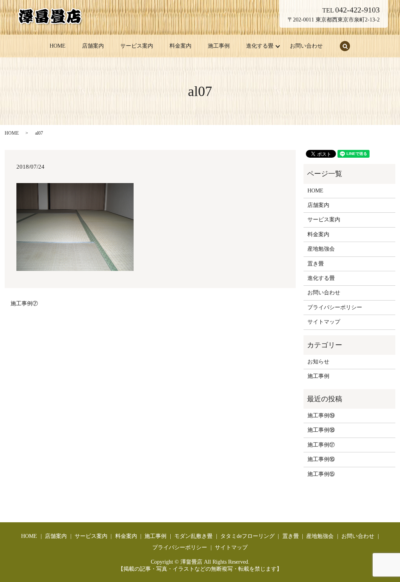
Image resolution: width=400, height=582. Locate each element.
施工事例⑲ (321, 415)
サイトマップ (323, 322)
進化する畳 (259, 46)
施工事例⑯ (321, 459)
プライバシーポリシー (334, 307)
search (345, 46)
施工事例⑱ (321, 430)
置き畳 (315, 264)
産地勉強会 (321, 249)
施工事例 (219, 46)
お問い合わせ (306, 46)
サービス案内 (136, 46)
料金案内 (180, 46)
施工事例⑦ (24, 303)
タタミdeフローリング (247, 536)
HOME (58, 46)
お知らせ (318, 362)
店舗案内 (93, 46)
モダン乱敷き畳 (193, 536)
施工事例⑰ (321, 445)
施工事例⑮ (321, 474)
